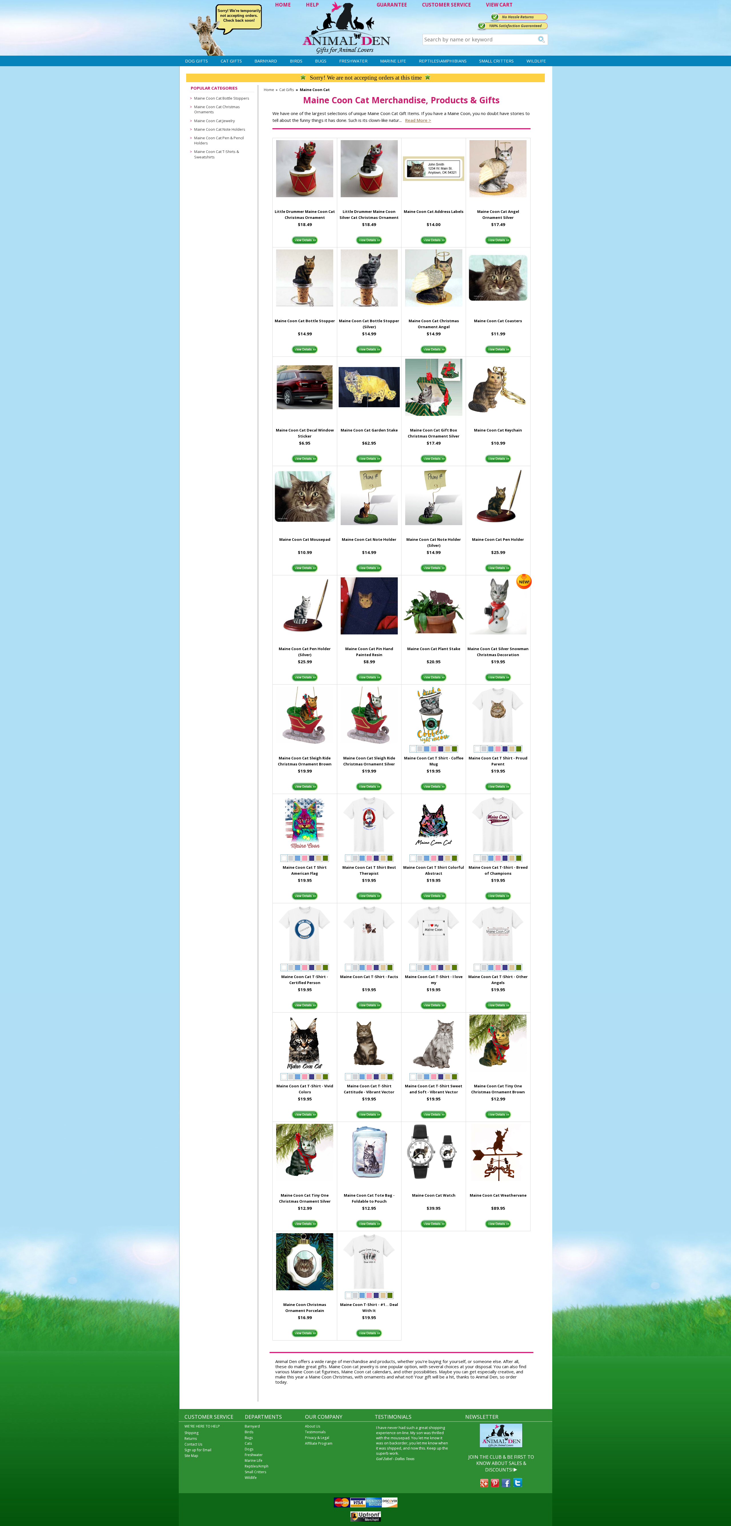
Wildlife (536, 61)
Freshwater (353, 61)
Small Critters (496, 61)
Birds (296, 61)
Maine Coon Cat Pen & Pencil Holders (219, 140)
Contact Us (193, 1444)
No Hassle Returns (518, 16)
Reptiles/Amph (256, 1466)
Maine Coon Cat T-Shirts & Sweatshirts (216, 154)
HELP (312, 4)
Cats (248, 1443)
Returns (190, 1438)
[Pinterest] (495, 1485)
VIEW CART (499, 4)
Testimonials (315, 1432)
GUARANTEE (392, 4)
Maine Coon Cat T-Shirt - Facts (369, 976)
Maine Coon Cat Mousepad (304, 539)
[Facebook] (506, 1485)
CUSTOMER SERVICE (446, 4)
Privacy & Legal (317, 1437)
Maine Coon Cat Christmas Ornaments (217, 109)
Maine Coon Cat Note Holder (369, 539)
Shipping (191, 1432)
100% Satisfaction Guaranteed (515, 25)
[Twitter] (517, 1485)
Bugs (320, 61)
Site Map (191, 1455)
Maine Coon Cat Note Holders (219, 129)
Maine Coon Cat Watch (433, 1195)
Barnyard (265, 61)
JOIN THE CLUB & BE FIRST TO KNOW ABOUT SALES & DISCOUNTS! (501, 1463)
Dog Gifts (196, 61)
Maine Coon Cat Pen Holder (498, 539)
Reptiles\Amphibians (443, 61)
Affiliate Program (318, 1443)
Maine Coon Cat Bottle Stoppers (221, 98)
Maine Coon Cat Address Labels (433, 211)
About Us (312, 1426)
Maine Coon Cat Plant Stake (433, 648)
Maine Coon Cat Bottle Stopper (305, 320)
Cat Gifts (231, 61)
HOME (283, 4)
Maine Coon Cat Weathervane (498, 1195)
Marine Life (393, 61)
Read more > (418, 120)
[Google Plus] (484, 1485)
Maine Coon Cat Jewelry (214, 120)
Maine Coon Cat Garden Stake (369, 430)
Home (269, 89)
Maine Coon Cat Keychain (498, 430)
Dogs (249, 1449)
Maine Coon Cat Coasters (498, 320)
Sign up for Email (197, 1450)
